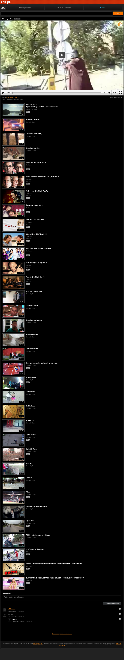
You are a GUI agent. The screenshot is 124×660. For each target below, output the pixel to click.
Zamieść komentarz (112, 604)
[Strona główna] (6, 2)
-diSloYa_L (11, 609)
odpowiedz (20, 611)
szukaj (118, 13)
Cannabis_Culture (12, 97)
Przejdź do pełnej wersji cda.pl (62, 634)
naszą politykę (38, 644)
